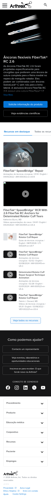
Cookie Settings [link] (19, 494)
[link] (25, 170)
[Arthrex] (19, 5)
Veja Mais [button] (8, 94)
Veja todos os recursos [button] (25, 320)
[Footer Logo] (10, 473)
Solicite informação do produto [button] (25, 104)
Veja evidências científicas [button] (25, 113)
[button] (17, 132)
